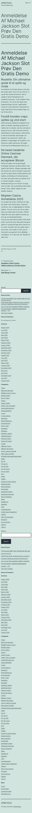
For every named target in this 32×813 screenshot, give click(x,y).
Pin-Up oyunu (5, 469)
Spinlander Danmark (7, 494)
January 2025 (5, 365)
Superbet (4, 504)
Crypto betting (5, 416)
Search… (4, 531)
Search (3, 287)
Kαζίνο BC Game (6, 441)
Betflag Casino (5, 395)
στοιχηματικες (5, 522)
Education (4, 418)
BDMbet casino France (8, 393)
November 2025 (6, 350)
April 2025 (4, 360)
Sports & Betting (6, 497)
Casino (3, 401)
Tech (2, 507)
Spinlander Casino (7, 492)
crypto (3, 413)
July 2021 (4, 378)
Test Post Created (7, 313)
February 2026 (5, 343)
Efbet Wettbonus (6, 421)
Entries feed (5, 789)
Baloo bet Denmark (7, 390)
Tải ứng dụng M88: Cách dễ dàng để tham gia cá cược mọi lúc (15, 299)
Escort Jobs (5, 426)
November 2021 (6, 375)
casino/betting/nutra (7, 408)
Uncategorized (5, 509)
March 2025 (5, 363)
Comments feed (6, 791)
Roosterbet (4, 489)
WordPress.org (5, 794)
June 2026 (4, 332)
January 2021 (5, 380)
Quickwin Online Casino (8, 481)
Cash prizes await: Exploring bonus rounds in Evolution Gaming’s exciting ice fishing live (15, 303)
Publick (3, 479)
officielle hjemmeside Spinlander (11, 456)
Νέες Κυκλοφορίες (7, 517)
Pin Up (3, 461)
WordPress (17, 806)
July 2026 (4, 330)
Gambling (4, 431)
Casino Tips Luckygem (8, 406)
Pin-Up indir (5, 466)
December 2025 (6, 348)
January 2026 (5, 345)
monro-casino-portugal (8, 451)
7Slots (3, 388)
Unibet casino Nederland (9, 512)
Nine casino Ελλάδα (7, 454)
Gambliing (4, 428)
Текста (3, 527)
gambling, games (6, 433)
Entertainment (5, 423)
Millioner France (6, 446)
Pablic (3, 459)
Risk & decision (6, 487)
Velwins (3, 514)
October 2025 (5, 353)
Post (2, 474)
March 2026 (5, 340)
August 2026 (5, 327)
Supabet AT (4, 502)
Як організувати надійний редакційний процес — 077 (13, 309)
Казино (3, 524)
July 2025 (4, 358)
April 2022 (4, 373)
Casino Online (5, 403)
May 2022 (4, 370)
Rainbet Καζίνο (6, 484)
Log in (3, 786)
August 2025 (5, 355)
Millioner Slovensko (7, 449)
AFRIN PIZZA (6, 3)
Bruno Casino (5, 398)
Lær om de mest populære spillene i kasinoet (15, 306)
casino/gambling (6, 411)
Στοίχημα (4, 519)
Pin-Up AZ (4, 464)
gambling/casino (6, 436)
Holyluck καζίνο (6, 438)
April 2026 (4, 338)
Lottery (3, 444)
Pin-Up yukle (5, 471)
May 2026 (4, 335)
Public (3, 476)
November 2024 (6, 368)
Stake (3, 499)
